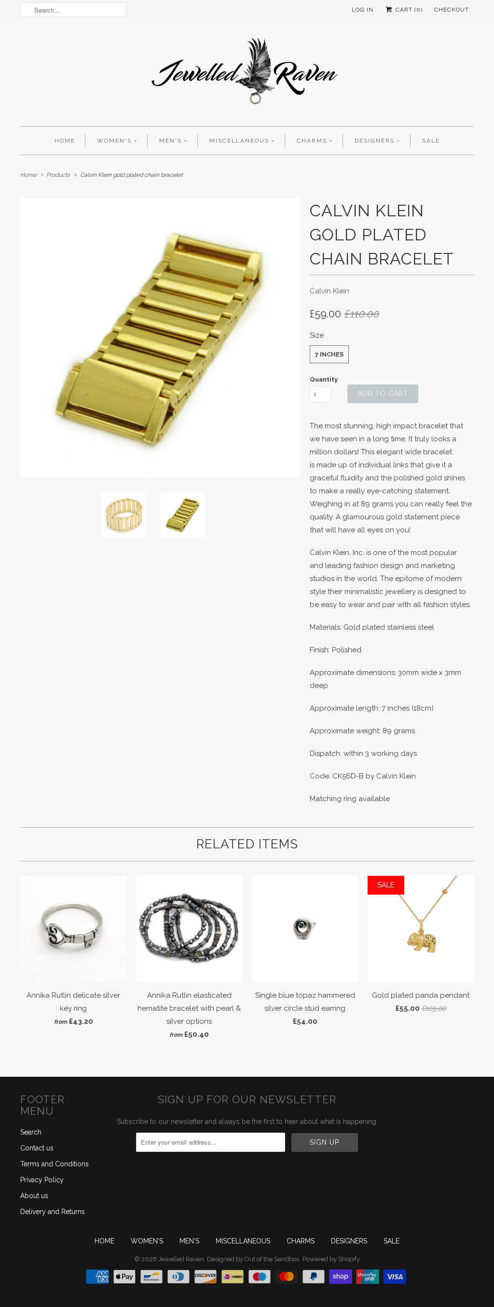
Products (58, 175)
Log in (362, 9)
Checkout (451, 9)
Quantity (324, 379)
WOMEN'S (114, 140)
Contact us (37, 1148)
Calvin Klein (329, 291)
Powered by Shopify (331, 1259)
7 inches (329, 354)
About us (34, 1196)
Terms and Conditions (54, 1164)
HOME (65, 140)
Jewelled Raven (181, 1259)
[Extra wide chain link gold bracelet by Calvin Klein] (160, 338)
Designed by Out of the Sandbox (253, 1259)
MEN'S (170, 140)
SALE (431, 140)
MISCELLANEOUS (239, 140)
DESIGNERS (375, 140)
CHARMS (312, 140)
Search (30, 1132)
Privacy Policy (42, 1180)
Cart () (408, 9)
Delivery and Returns (52, 1211)
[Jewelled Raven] (247, 75)
